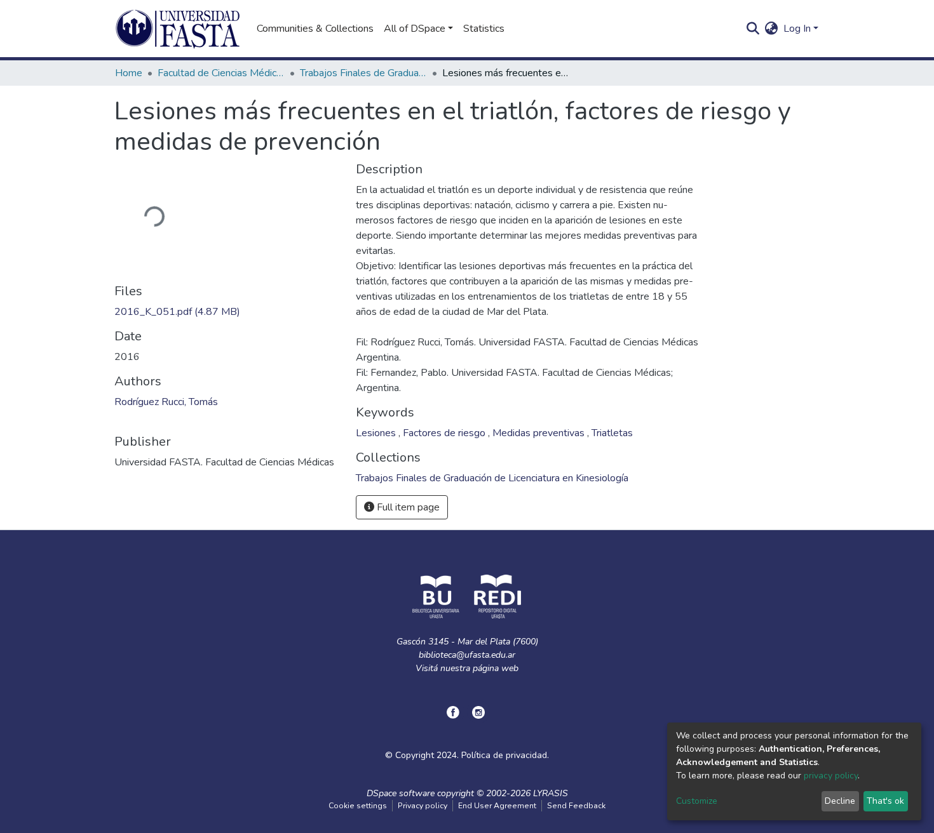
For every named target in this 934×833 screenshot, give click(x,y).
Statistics (483, 29)
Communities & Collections (315, 29)
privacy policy (831, 776)
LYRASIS (550, 793)
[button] (772, 28)
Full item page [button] (407, 507)
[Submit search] (753, 28)
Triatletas (612, 433)
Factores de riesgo (445, 433)
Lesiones (377, 433)
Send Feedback (576, 806)
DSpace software (401, 793)
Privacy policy (422, 806)
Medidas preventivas (539, 433)
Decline (840, 801)
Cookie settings (357, 806)
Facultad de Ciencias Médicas (221, 73)
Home (128, 73)
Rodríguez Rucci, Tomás (166, 402)
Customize (696, 801)
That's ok (885, 801)
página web (495, 668)
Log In (797, 29)
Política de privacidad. (505, 755)
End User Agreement (497, 806)
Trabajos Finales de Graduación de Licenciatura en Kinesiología (363, 73)
